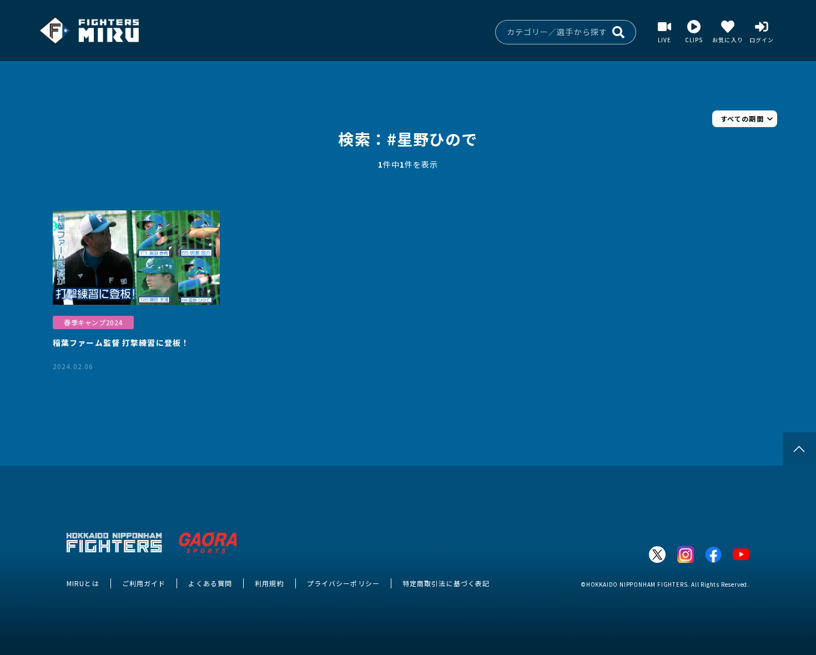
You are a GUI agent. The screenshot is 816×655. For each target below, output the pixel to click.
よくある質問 (210, 583)
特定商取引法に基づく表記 (446, 583)
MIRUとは (83, 583)
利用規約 (269, 583)
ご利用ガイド (144, 583)
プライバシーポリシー (343, 583)
